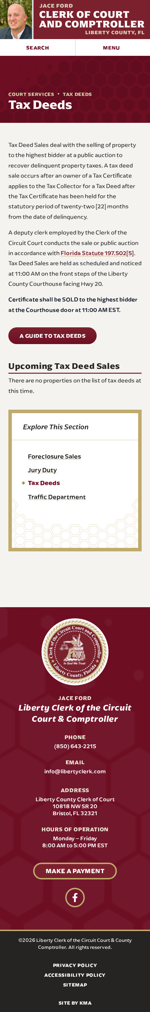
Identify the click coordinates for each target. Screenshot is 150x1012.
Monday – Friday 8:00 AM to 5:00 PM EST (75, 842)
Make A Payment (75, 871)
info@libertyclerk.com (75, 771)
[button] (37, 47)
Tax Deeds (77, 94)
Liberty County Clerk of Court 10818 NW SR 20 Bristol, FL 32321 (75, 806)
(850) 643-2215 (75, 746)
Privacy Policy (75, 965)
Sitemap (75, 985)
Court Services (31, 94)
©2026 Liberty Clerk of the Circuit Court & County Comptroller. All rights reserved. (75, 943)
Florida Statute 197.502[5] (97, 252)
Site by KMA (75, 1003)
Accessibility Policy (75, 975)
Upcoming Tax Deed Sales (64, 366)
